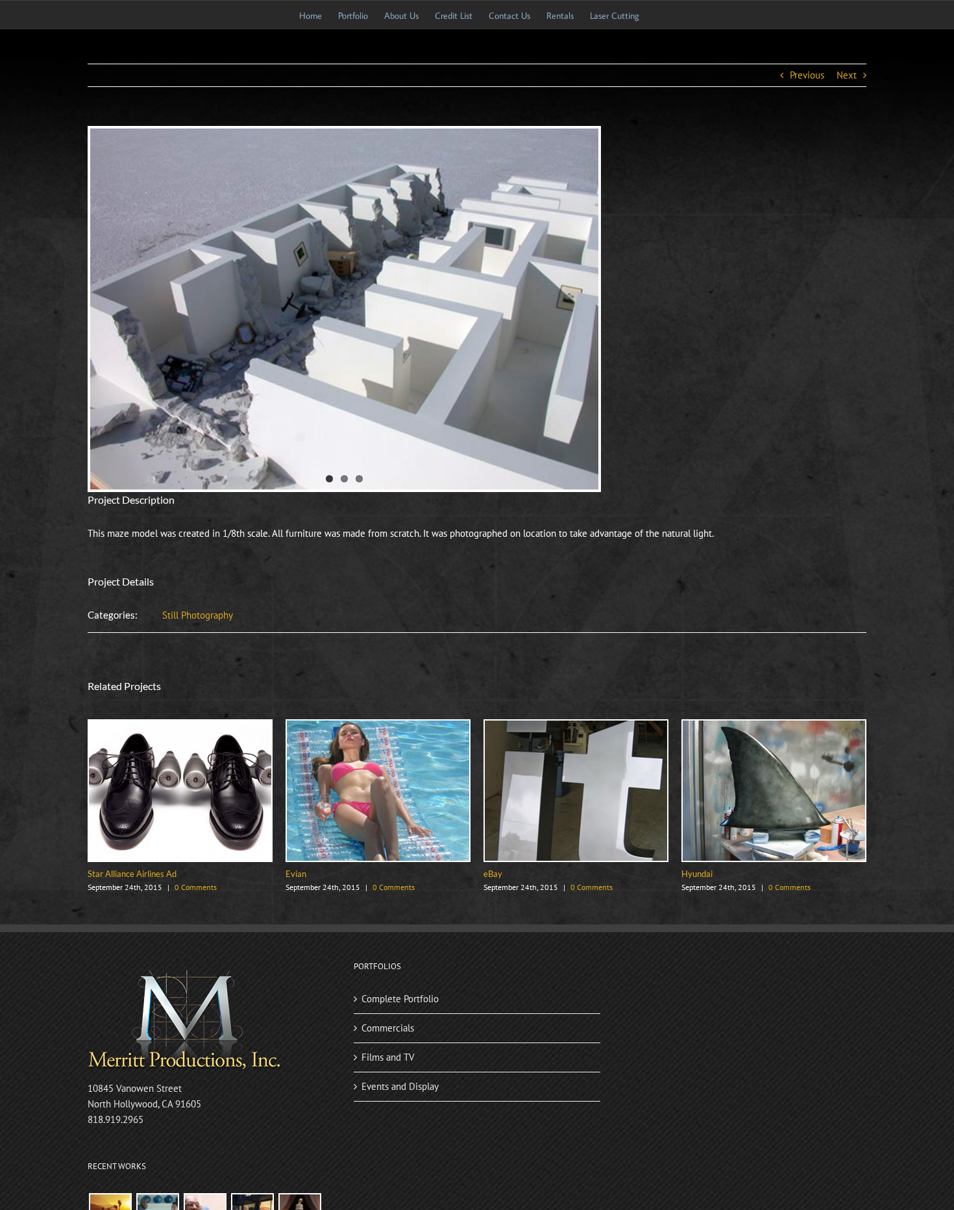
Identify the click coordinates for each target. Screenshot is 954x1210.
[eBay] (576, 727)
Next (847, 75)
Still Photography (197, 615)
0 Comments (196, 887)
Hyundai (697, 874)
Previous (807, 75)
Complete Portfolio (400, 999)
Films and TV (388, 1057)
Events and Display (400, 1086)
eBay (492, 874)
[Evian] (378, 727)
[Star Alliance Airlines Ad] (180, 727)
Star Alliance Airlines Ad (132, 874)
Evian (296, 874)
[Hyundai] (774, 727)
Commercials (387, 1028)
